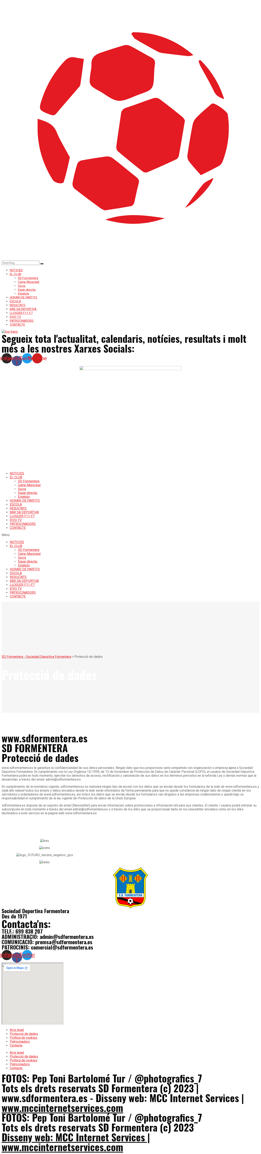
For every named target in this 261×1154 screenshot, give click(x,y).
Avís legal (17, 1030)
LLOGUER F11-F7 (21, 313)
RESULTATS (17, 305)
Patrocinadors (20, 1041)
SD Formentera (28, 278)
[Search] (41, 263)
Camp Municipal (28, 282)
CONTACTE (17, 324)
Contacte (16, 1045)
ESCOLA (15, 301)
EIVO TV (15, 317)
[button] (130, 535)
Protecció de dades (24, 1034)
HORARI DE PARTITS (23, 297)
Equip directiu (27, 290)
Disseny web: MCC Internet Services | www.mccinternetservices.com (76, 1142)
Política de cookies (23, 1038)
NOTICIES (16, 270)
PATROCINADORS (21, 321)
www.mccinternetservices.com (62, 1107)
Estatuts (23, 293)
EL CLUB (15, 274)
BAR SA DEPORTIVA (23, 309)
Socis (21, 286)
